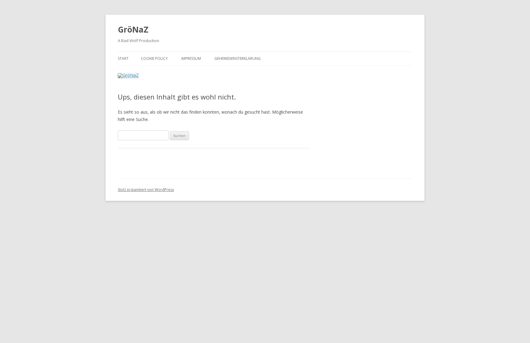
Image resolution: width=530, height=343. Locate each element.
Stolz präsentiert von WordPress (146, 189)
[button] (517, 8)
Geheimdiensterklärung (237, 58)
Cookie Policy (154, 58)
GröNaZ (133, 29)
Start (123, 58)
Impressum (191, 58)
